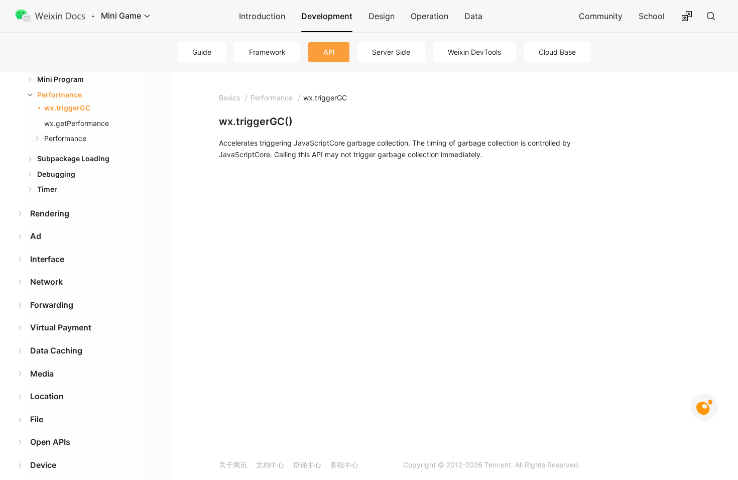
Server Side (391, 52)
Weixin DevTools (474, 52)
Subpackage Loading (73, 158)
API (329, 52)
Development (326, 16)
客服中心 (344, 464)
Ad (35, 236)
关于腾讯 (233, 464)
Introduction (262, 16)
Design (381, 16)
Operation (429, 16)
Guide (201, 52)
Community (601, 16)
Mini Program (60, 79)
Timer (47, 189)
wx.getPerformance (76, 123)
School (652, 16)
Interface (47, 259)
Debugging (56, 174)
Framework (267, 52)
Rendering (49, 213)
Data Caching (56, 350)
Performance (59, 94)
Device (43, 465)
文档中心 (270, 464)
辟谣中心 (307, 464)
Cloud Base (557, 52)
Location (47, 396)
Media (42, 374)
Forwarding (51, 305)
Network (46, 282)
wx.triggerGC (67, 107)
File (36, 419)
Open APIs (50, 442)
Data (473, 16)
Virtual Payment (60, 327)
